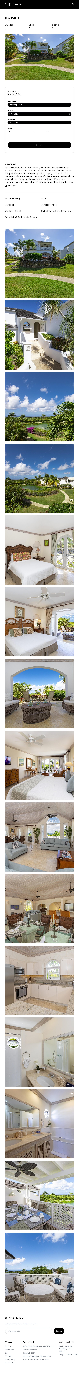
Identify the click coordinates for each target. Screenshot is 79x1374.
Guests (10, 128)
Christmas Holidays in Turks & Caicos (37, 1356)
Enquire (39, 145)
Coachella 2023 (29, 1353)
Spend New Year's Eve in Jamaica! (35, 1360)
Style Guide (9, 1363)
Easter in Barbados (30, 1350)
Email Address (12, 101)
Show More (10, 185)
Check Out (11, 119)
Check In (10, 111)
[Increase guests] (39, 132)
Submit (59, 1331)
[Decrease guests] (52, 132)
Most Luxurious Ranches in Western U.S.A (38, 1346)
